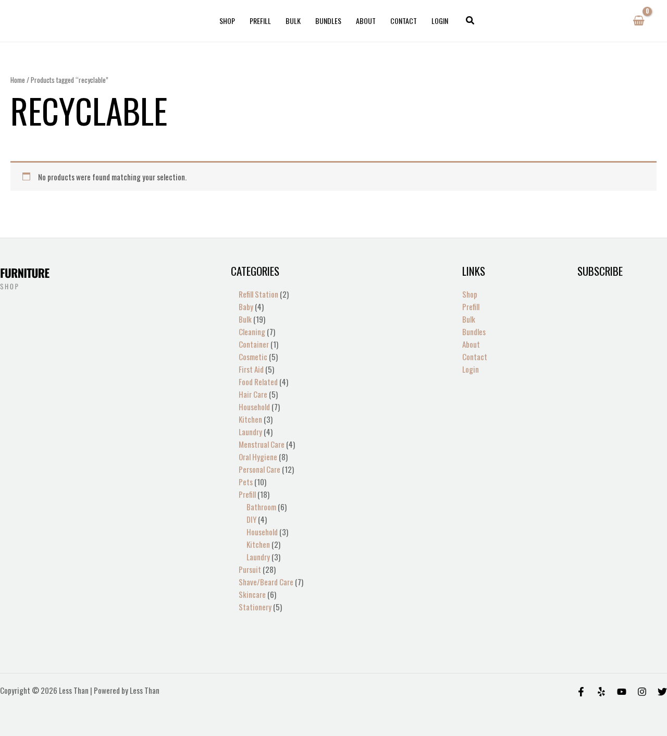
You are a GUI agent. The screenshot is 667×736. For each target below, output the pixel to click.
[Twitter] (662, 691)
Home (17, 80)
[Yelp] (601, 691)
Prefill (260, 20)
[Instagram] (642, 691)
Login (439, 20)
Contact (403, 20)
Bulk (293, 20)
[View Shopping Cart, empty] (638, 20)
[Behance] (621, 691)
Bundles (328, 20)
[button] (470, 21)
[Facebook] (581, 691)
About (366, 20)
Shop (227, 20)
